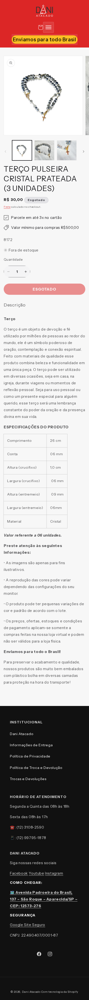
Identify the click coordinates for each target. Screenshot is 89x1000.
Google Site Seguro (27, 924)
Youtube (36, 873)
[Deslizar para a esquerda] (5, 151)
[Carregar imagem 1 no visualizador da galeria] (22, 150)
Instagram (54, 873)
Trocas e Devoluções (28, 779)
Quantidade (13, 259)
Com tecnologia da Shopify (60, 992)
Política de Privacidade (30, 756)
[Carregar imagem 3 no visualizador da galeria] (67, 150)
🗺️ (43, 899)
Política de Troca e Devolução (36, 767)
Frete (7, 206)
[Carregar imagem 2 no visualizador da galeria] (44, 150)
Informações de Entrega (31, 745)
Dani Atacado (21, 734)
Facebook (19, 873)
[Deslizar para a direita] (83, 151)
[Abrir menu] (48, 27)
